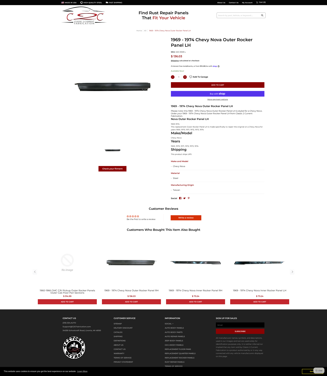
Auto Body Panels (174, 328)
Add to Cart (217, 85)
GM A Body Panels (174, 345)
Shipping (175, 61)
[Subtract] (172, 77)
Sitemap (118, 324)
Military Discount (123, 328)
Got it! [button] (312, 371)
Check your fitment (112, 169)
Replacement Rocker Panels (179, 358)
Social (168, 324)
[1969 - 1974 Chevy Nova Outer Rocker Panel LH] (112, 150)
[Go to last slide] (35, 271)
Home (139, 30)
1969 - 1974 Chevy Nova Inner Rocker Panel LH (259, 290)
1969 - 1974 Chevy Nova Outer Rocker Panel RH (131, 290)
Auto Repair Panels (175, 336)
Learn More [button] (82, 371)
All (145, 30)
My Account (247, 2)
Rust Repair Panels (174, 362)
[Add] (185, 77)
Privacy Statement (123, 362)
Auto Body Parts (174, 332)
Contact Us (233, 2)
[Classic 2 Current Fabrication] (84, 15)
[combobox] (241, 15)
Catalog (118, 332)
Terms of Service (122, 358)
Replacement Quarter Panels (180, 353)
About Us (221, 2)
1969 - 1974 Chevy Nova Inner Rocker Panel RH (195, 290)
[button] (261, 2)
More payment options (217, 99)
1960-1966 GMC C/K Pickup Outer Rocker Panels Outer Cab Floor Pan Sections (67, 291)
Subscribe (240, 331)
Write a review (186, 218)
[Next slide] (292, 271)
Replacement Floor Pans (178, 349)
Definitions (120, 341)
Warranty (119, 353)
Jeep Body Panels (174, 341)
